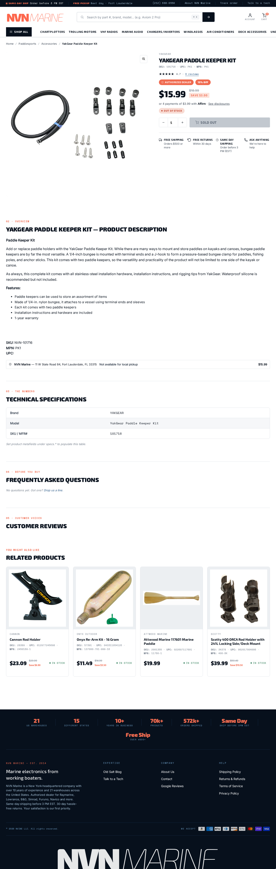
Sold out (209, 122)
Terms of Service (231, 786)
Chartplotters (52, 31)
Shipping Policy (230, 772)
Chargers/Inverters (163, 31)
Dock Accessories (252, 31)
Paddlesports (27, 43)
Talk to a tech (259, 3)
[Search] (208, 17)
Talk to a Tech (113, 779)
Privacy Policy (229, 793)
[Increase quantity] (182, 122)
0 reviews (192, 74)
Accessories (49, 43)
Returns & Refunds (232, 779)
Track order (229, 3)
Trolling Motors (83, 31)
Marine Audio (132, 31)
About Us (167, 772)
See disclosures (219, 103)
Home (10, 43)
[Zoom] (143, 59)
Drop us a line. (53, 490)
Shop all (21, 31)
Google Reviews (172, 786)
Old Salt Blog (112, 772)
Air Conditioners (220, 31)
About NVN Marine (197, 3)
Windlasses (193, 31)
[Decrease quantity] (163, 122)
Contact (166, 779)
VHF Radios (109, 31)
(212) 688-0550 (164, 3)
